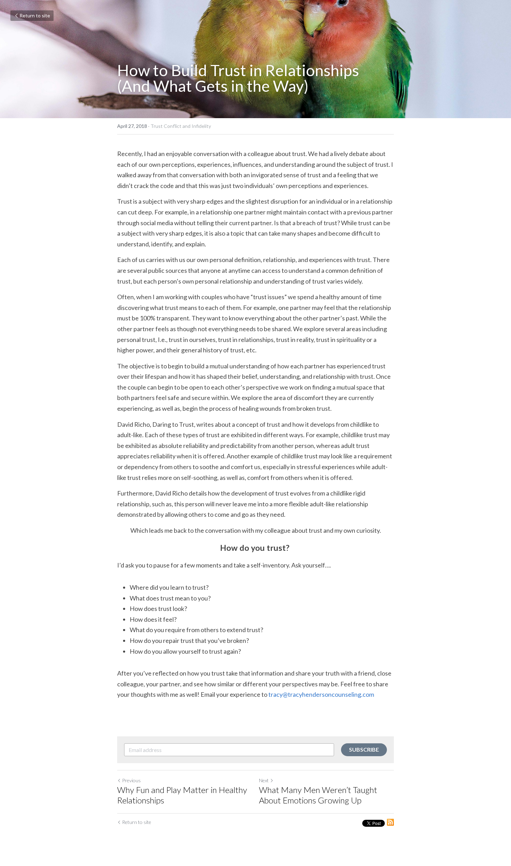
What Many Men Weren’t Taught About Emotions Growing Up (318, 795)
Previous (131, 780)
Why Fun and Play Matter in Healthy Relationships (182, 795)
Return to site (34, 15)
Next (264, 780)
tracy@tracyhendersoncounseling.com (321, 694)
